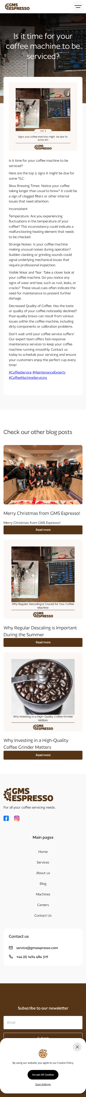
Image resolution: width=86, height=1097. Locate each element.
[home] (16, 6)
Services (43, 862)
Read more (43, 529)
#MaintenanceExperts (48, 372)
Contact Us (43, 915)
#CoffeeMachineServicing (28, 377)
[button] (78, 6)
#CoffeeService (20, 372)
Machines (43, 894)
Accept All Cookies (43, 1074)
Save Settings (43, 1084)
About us (43, 873)
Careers (43, 905)
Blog (43, 883)
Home (43, 852)
